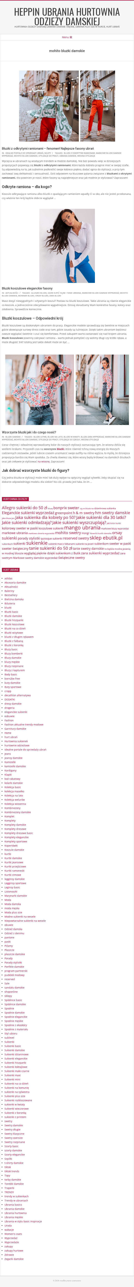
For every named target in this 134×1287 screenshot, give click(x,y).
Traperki (9, 1188)
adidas (8, 578)
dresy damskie (13, 703)
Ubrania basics (13, 1204)
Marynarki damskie (16, 895)
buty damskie (12, 682)
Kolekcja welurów (15, 799)
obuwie (9, 925)
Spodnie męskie (14, 1021)
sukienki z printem (15, 1117)
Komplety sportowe (16, 841)
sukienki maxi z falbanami (61, 543)
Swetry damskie (14, 1125)
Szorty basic (11, 1146)
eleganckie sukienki (16, 712)
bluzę (50, 508)
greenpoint (63, 512)
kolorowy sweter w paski (20, 528)
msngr (85, 533)
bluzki (60, 449)
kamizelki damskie (15, 766)
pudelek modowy (14, 975)
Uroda (8, 1225)
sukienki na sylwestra (17, 1092)
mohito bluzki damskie (26, 155)
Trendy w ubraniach (16, 1200)
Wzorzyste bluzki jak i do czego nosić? (29, 432)
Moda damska (13, 904)
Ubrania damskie (14, 1208)
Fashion (9, 720)
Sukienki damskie (15, 1050)
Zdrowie (9, 1254)
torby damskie (13, 1179)
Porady (9, 958)
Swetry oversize (14, 1137)
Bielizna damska (14, 599)
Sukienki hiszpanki (15, 1062)
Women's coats (13, 1234)
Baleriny (9, 591)
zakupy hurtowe (14, 1250)
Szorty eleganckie (15, 1154)
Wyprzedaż (11, 1238)
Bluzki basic (11, 611)
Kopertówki (11, 845)
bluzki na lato (55, 436)
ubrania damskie (67, 155)
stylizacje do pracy (48, 155)
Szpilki (8, 1158)
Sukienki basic (13, 1046)
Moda (8, 899)
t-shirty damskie (14, 1163)
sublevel (9, 1037)
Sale (7, 983)
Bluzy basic (11, 649)
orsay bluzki (41, 295)
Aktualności (11, 293)
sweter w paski (120, 543)
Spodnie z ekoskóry (16, 1025)
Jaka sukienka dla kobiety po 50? (45, 517)
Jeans (8, 753)
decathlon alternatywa (18, 695)
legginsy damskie (15, 879)
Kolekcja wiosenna (15, 803)
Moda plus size (13, 912)
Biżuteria (10, 603)
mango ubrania (82, 527)
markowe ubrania (15, 533)
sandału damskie (14, 987)
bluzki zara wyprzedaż (92, 436)
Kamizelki (10, 762)
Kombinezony (12, 808)
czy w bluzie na (87, 508)
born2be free (12, 678)
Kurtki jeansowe (14, 862)
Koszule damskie (14, 849)
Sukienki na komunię (17, 1087)
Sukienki (9, 1041)
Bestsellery (11, 595)
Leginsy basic (12, 887)
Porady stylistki (13, 962)
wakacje (9, 1229)
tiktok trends (12, 1171)
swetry (8, 1121)
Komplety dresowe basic (19, 833)
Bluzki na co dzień (15, 628)
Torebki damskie (14, 1183)
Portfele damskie (14, 966)
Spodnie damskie (15, 1012)
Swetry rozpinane (15, 1142)
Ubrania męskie (14, 1217)
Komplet (9, 816)
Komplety (10, 820)
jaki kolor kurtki (114, 523)
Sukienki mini (12, 1079)
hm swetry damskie (112, 512)
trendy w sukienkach (17, 1196)
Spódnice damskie (15, 1004)
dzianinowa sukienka (105, 508)
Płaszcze (9, 950)
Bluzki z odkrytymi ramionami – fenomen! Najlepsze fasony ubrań (48, 148)
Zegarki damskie (14, 1259)
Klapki (8, 774)
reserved (10, 979)
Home (8, 732)
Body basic (11, 674)
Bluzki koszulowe (14, 624)
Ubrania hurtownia (16, 1213)
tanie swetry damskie (88, 548)
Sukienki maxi (13, 1075)
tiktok (8, 1167)
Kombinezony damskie (18, 812)
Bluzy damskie (13, 657)
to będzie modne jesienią (117, 548)
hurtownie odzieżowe (17, 745)
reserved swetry (76, 538)
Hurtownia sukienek (16, 741)
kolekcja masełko (14, 791)
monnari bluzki (26, 295)
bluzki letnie (40, 436)
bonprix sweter (66, 507)
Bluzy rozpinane (14, 666)
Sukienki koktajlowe (16, 1066)
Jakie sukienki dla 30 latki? (101, 517)
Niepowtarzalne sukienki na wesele (25, 920)
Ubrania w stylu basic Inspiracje (23, 1221)
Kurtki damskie (13, 858)
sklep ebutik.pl (106, 537)
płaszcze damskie (15, 954)
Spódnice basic (13, 1000)
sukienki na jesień (85, 543)
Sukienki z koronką (15, 1112)
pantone (9, 937)
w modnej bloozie (12, 553)
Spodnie (9, 1008)
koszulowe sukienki (51, 528)
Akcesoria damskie (15, 582)
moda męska (12, 908)
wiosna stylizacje (86, 155)
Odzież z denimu (14, 933)
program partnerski (16, 970)
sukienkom (101, 544)
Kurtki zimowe (13, 874)
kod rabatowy (12, 778)
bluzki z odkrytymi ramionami (79, 153)
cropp (8, 691)
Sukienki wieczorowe (17, 1108)
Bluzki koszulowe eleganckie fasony (27, 288)
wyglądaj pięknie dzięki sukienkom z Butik (52, 553)
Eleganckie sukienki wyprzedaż (28, 512)
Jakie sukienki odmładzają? (27, 522)
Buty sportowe (13, 687)
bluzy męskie (12, 662)
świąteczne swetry (71, 557)
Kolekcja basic (13, 787)
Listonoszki (11, 891)
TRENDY (9, 1192)
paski (8, 941)
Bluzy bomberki (14, 653)
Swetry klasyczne (14, 1133)
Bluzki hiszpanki (14, 620)
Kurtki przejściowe (15, 866)
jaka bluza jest (8, 518)
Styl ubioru (11, 1033)
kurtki (8, 854)
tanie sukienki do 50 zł (50, 548)
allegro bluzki (39, 293)
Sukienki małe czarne (17, 1071)
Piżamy (9, 945)
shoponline (11, 991)
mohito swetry (68, 532)
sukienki (19, 543)
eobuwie (9, 716)
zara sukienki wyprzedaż (100, 553)
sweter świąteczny (15, 548)
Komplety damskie (15, 824)
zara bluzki (55, 295)
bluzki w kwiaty (72, 436)
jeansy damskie (14, 758)
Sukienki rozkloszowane (18, 1100)
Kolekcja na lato (14, 795)
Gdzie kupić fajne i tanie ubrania (64, 293)
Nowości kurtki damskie (100, 533)
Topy (7, 1175)
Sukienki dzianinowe (16, 1054)
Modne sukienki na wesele (20, 916)
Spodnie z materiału (16, 1029)
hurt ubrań (11, 737)
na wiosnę (44, 461)
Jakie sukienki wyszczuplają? (79, 522)
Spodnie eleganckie (16, 1016)
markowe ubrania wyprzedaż (41, 533)
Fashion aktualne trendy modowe (24, 724)
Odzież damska (13, 929)
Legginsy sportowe (15, 883)
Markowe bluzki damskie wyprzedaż (100, 293)
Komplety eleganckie (17, 837)
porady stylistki (29, 538)
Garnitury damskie (15, 728)
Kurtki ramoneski (14, 870)
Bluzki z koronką (14, 645)
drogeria (9, 707)
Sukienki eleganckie (16, 1058)
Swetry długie (12, 1129)
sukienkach (7, 543)
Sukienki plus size (15, 1096)
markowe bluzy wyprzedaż (115, 528)
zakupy (9, 1246)
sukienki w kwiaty (15, 1104)
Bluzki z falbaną (14, 641)
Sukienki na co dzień (16, 1083)
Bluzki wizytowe (14, 632)
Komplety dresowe (15, 829)
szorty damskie (13, 1150)
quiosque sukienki (51, 538)
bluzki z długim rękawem (19, 636)
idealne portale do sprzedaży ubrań (24, 153)
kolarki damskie (14, 783)
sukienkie (37, 542)
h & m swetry (83, 512)
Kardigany (10, 770)
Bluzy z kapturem (15, 670)
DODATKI (10, 699)
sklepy (47, 153)
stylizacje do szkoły (69, 439)
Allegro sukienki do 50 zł (24, 507)
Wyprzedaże (12, 1242)
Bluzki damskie (13, 436)
